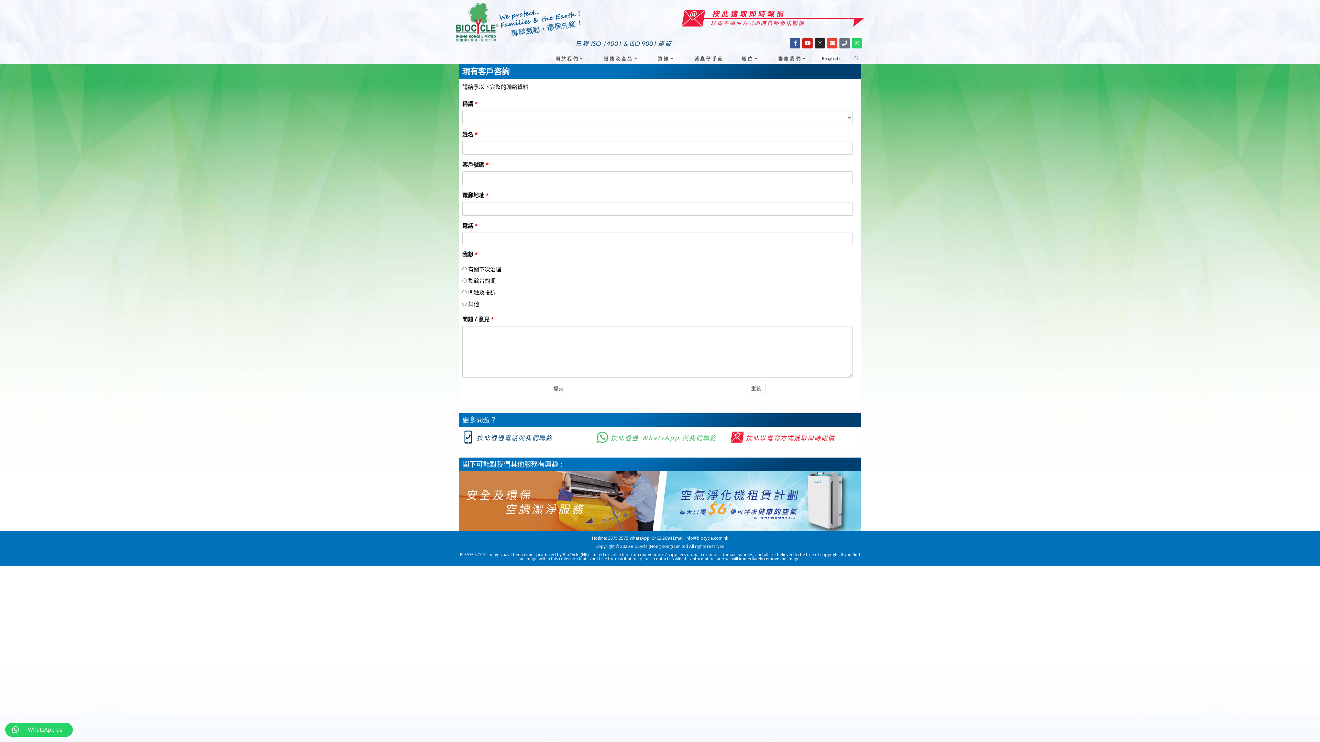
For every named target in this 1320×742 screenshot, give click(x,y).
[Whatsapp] (857, 43)
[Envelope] (832, 43)
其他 (473, 304)
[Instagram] (820, 43)
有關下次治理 (484, 269)
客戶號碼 (475, 164)
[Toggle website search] (856, 58)
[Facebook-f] (795, 43)
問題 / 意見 (478, 319)
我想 (470, 254)
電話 (470, 225)
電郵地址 (475, 195)
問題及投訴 (481, 292)
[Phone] (844, 43)
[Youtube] (807, 43)
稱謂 (470, 104)
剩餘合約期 (481, 280)
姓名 (470, 134)
